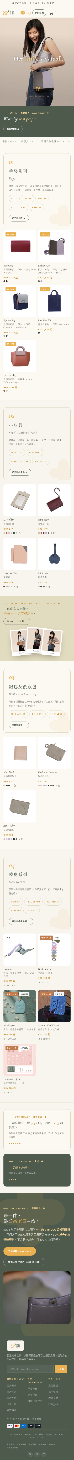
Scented (16, 911)
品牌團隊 (12, 1398)
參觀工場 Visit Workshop (24, 1262)
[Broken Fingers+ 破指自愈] (8, 13)
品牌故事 (12, 1385)
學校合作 (32, 1389)
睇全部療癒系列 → (21, 921)
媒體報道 (12, 1410)
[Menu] (60, 13)
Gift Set (32, 911)
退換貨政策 (21, 1444)
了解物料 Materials (19, 1251)
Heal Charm (33, 902)
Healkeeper (53, 902)
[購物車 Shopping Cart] (51, 13)
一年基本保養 (12, 1448)
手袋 (9, 141)
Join (61, 1369)
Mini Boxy (35, 452)
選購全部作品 (13, 129)
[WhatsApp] (37, 1454)
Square (42, 198)
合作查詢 (39, 13)
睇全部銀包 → (19, 725)
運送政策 (10, 1444)
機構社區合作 (35, 1401)
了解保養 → (14, 1180)
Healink (15, 902)
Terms (52, 1444)
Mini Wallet (18, 714)
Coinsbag (37, 714)
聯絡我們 (53, 1398)
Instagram (53, 1404)
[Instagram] (30, 1454)
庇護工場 (12, 1404)
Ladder (27, 198)
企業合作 (32, 1395)
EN (28, 13)
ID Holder (17, 452)
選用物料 (53, 1392)
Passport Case (19, 461)
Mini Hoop (41, 461)
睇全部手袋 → (19, 218)
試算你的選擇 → (16, 1143)
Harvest (36, 207)
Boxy (14, 198)
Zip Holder (56, 714)
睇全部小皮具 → (20, 472)
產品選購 (53, 1385)
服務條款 (42, 1444)
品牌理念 (12, 1392)
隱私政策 (32, 1444)
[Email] (43, 1454)
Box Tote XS (18, 207)
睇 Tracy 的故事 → (17, 621)
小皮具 (28, 141)
